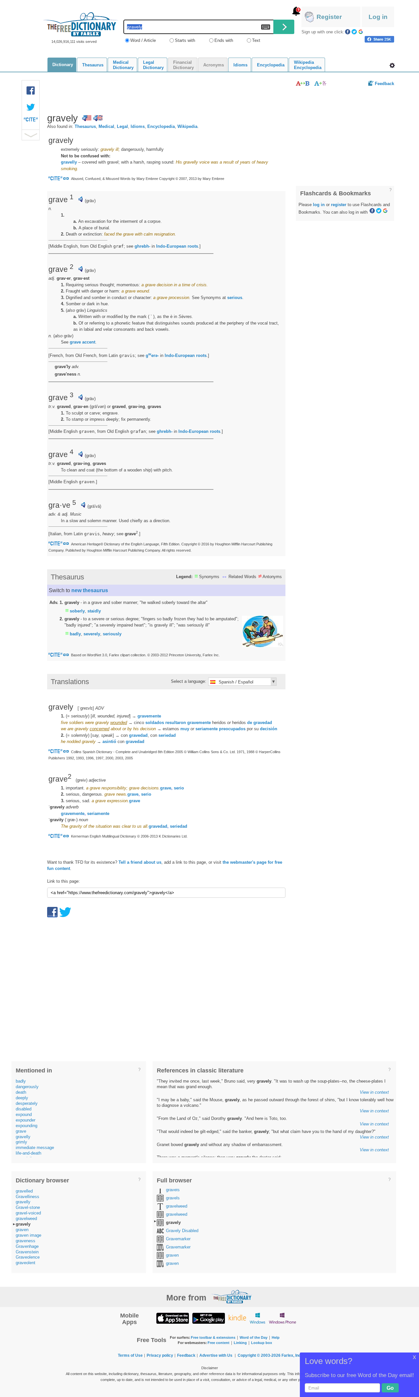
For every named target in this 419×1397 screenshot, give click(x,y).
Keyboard (265, 27)
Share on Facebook (379, 39)
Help (276, 1337)
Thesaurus (85, 126)
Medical (106, 126)
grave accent (82, 342)
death (21, 1092)
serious (234, 297)
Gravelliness (27, 1196)
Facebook (347, 31)
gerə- (152, 355)
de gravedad (259, 722)
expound (24, 1114)
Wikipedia (187, 126)
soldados (154, 722)
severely (91, 633)
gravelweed (26, 1218)
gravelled (24, 1191)
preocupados (232, 728)
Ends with (223, 40)
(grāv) (90, 200)
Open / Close (31, 135)
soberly (77, 611)
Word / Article (143, 40)
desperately (27, 1103)
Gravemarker (178, 1238)
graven (22, 1229)
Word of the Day (253, 1337)
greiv (81, 780)
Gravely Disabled (182, 1230)
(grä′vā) (94, 506)
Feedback (384, 83)
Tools (392, 65)
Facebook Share (31, 91)
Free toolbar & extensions (213, 1337)
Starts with (185, 40)
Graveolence (28, 1257)
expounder (25, 1120)
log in (319, 204)
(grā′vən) (98, 406)
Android (208, 1318)
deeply (22, 1097)
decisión (268, 728)
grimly (21, 1142)
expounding (26, 1125)
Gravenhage (27, 1246)
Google (360, 31)
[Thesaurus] (302, 83)
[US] (86, 118)
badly (75, 633)
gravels (173, 1189)
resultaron (175, 722)
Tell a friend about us (139, 862)
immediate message (35, 1147)
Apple (172, 1318)
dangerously (27, 1086)
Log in (378, 16)
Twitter (354, 31)
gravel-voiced (28, 1213)
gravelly (69, 162)
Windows (257, 1318)
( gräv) (76, 310)
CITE (31, 121)
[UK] (97, 118)
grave (165, 788)
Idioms (138, 126)
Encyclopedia (161, 126)
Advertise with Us (215, 1355)
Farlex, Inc (291, 1355)
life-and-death (28, 1153)
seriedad (167, 735)
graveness (25, 1240)
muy (184, 728)
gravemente (149, 716)
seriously (112, 633)
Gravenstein (27, 1251)
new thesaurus (89, 590)
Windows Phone (282, 1318)
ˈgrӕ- (71, 819)
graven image (28, 1235)
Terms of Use (130, 1355)
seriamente (206, 728)
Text (256, 40)
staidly (94, 611)
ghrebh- (142, 246)
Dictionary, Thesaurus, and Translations (232, 1296)
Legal (122, 126)
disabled (23, 1108)
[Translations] (320, 83)
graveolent (25, 1262)
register (338, 204)
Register (329, 16)
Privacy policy (160, 1355)
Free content (218, 1343)
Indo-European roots (177, 246)
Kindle (237, 1318)
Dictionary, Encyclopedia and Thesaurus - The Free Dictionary (80, 24)
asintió (109, 741)
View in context (374, 1092)
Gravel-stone (28, 1207)
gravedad (138, 735)
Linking (240, 1343)
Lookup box (261, 1343)
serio (179, 788)
